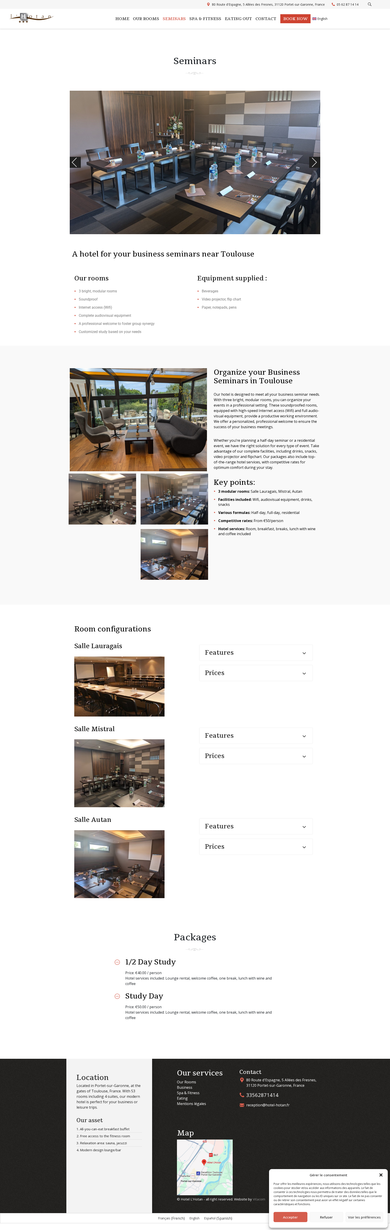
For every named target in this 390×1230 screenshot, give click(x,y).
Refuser (326, 1217)
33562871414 (262, 1094)
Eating (182, 1098)
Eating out (238, 18)
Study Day (144, 996)
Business (184, 1087)
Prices (214, 673)
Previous (80, 162)
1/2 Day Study (150, 962)
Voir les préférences (364, 1217)
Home (122, 18)
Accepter (290, 1217)
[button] (381, 1175)
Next (319, 162)
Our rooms (146, 18)
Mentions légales (191, 1103)
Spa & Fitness (205, 18)
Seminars (174, 18)
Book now (295, 18)
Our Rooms (186, 1082)
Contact (265, 18)
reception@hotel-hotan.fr (268, 1105)
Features (219, 652)
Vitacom (259, 1199)
